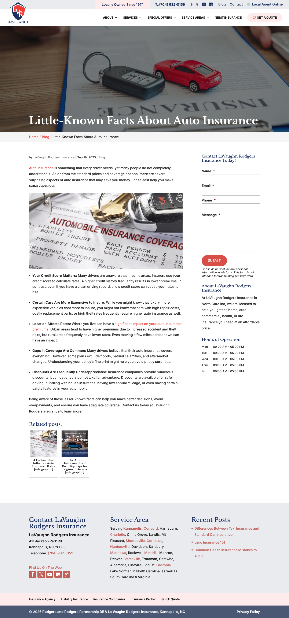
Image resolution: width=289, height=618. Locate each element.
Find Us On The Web (45, 567)
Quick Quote (170, 599)
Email (208, 186)
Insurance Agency (42, 599)
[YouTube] (204, 5)
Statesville (132, 559)
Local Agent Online (267, 4)
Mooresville (135, 541)
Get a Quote (266, 17)
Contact (236, 4)
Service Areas (193, 17)
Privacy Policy (248, 612)
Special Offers (159, 17)
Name (208, 171)
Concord (151, 528)
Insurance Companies (109, 599)
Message (211, 215)
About (108, 17)
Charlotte (117, 534)
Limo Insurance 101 (209, 542)
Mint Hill (150, 553)
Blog (222, 4)
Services (130, 17)
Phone (209, 200)
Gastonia (163, 565)
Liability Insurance (74, 599)
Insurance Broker (143, 599)
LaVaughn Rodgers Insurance (53, 157)
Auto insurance (41, 168)
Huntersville (119, 546)
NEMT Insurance (228, 17)
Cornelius (154, 541)
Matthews (118, 553)
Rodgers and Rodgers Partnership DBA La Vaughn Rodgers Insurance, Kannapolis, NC (113, 612)
